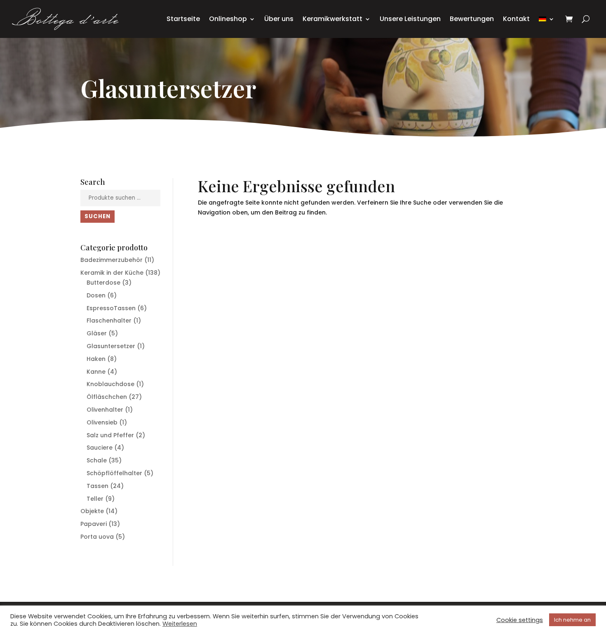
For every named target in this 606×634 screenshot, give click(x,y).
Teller (95, 499)
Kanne (96, 372)
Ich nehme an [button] (572, 620)
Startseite (183, 19)
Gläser (97, 333)
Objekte (92, 511)
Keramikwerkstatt (332, 19)
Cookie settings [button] (519, 620)
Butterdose (103, 282)
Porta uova (97, 537)
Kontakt (516, 19)
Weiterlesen (179, 624)
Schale (97, 460)
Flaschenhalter (109, 320)
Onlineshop (228, 19)
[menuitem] (546, 19)
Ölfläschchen (107, 397)
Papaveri (93, 524)
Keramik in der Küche (111, 273)
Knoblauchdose (110, 384)
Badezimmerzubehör (111, 260)
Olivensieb (102, 422)
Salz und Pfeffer (110, 435)
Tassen (97, 486)
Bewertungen (472, 19)
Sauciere (100, 447)
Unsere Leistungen (410, 19)
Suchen (97, 216)
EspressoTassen (111, 308)
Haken (96, 359)
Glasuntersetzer (111, 346)
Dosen (96, 295)
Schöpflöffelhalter (114, 473)
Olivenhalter (105, 409)
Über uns (279, 19)
